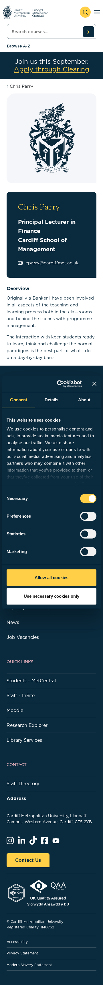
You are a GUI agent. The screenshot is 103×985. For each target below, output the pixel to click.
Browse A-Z (18, 46)
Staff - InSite (21, 695)
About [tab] (84, 399)
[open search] (85, 12)
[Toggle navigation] (97, 12)
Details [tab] (52, 399)
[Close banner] (94, 384)
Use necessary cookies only (51, 596)
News (13, 622)
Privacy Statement (22, 953)
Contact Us (28, 860)
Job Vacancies (23, 637)
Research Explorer (27, 725)
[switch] (88, 516)
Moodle (15, 710)
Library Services (24, 740)
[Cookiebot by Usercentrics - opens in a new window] (60, 384)
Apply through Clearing (51, 69)
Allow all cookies (51, 577)
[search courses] (88, 31)
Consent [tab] (18, 399)
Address (16, 798)
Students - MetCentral (31, 680)
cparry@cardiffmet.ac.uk (52, 263)
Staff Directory (23, 783)
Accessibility (17, 941)
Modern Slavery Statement (29, 964)
